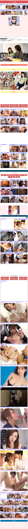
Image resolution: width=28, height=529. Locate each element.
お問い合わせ (14, 520)
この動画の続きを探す (14, 106)
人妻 (13, 38)
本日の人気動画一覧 (23, 106)
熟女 (6, 38)
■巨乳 (23, 277)
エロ (8, 38)
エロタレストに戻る (5, 106)
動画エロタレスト (26, 15)
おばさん (15, 38)
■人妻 (14, 277)
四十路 (3, 38)
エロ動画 (11, 38)
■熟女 (4, 277)
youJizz (1, 38)
